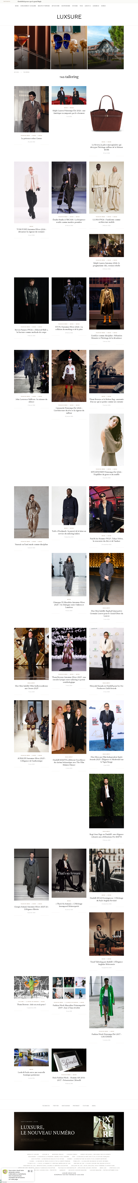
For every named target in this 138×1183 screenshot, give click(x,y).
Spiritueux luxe (115, 1168)
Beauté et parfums (44, 6)
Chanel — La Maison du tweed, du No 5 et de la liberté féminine (50, 1161)
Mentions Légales (57, 1154)
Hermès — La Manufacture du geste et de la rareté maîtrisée (87, 1159)
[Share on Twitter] (27, 145)
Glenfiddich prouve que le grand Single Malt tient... (33, 1)
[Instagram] (67, 22)
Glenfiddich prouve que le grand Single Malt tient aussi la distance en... (31, 60)
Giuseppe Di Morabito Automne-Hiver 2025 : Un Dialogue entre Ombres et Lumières (69, 605)
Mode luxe (103, 1168)
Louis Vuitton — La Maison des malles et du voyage (47, 1159)
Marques (62, 1170)
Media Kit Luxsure (33, 1154)
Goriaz (103, 6)
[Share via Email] (39, 145)
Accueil (16, 72)
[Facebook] (62, 22)
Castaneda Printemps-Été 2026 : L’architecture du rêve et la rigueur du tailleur (69, 410)
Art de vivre (55, 6)
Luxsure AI (96, 6)
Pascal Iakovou (60, 66)
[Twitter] (65, 22)
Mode (16, 6)
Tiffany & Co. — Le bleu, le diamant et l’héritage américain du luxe (49, 1163)
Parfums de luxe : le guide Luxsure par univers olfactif (92, 1163)
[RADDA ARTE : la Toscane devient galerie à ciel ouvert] (69, 47)
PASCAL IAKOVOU (24, 66)
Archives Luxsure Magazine (78, 1170)
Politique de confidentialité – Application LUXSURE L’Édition (77, 1168)
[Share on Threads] (35, 145)
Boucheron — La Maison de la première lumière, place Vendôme (48, 1156)
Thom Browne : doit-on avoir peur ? (31, 1005)
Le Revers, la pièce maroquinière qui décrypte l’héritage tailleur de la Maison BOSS (106, 147)
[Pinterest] (70, 22)
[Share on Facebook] (25, 145)
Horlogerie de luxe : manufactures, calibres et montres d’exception (45, 1165)
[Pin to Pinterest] (29, 145)
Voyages (75, 6)
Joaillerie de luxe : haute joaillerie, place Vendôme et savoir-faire (93, 1165)
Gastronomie (65, 6)
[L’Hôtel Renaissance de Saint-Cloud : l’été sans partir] (105, 47)
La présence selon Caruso (31, 139)
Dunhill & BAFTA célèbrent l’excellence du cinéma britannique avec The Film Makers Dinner (69, 762)
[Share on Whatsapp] (33, 145)
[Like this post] (23, 145)
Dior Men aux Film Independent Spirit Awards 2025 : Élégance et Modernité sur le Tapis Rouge (107, 759)
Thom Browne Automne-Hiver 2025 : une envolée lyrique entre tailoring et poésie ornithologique (69, 679)
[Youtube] (73, 22)
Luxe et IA (88, 6)
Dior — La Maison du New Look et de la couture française (91, 1156)
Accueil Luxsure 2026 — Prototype (45, 1170)
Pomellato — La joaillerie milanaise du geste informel (90, 1161)
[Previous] (13, 1)
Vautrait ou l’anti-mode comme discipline (31, 545)
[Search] (123, 6)
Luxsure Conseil (72, 1154)
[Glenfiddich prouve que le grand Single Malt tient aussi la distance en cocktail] (32, 47)
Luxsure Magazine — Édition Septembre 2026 (104, 1170)
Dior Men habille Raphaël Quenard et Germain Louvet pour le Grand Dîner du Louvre (106, 613)
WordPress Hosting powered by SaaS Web (69, 1174)
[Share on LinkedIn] (31, 145)
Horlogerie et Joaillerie (28, 6)
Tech (81, 6)
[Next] (16, 1)
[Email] (75, 22)
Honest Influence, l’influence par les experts (96, 1154)
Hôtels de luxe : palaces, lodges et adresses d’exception (36, 1168)
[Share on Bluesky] (37, 145)
